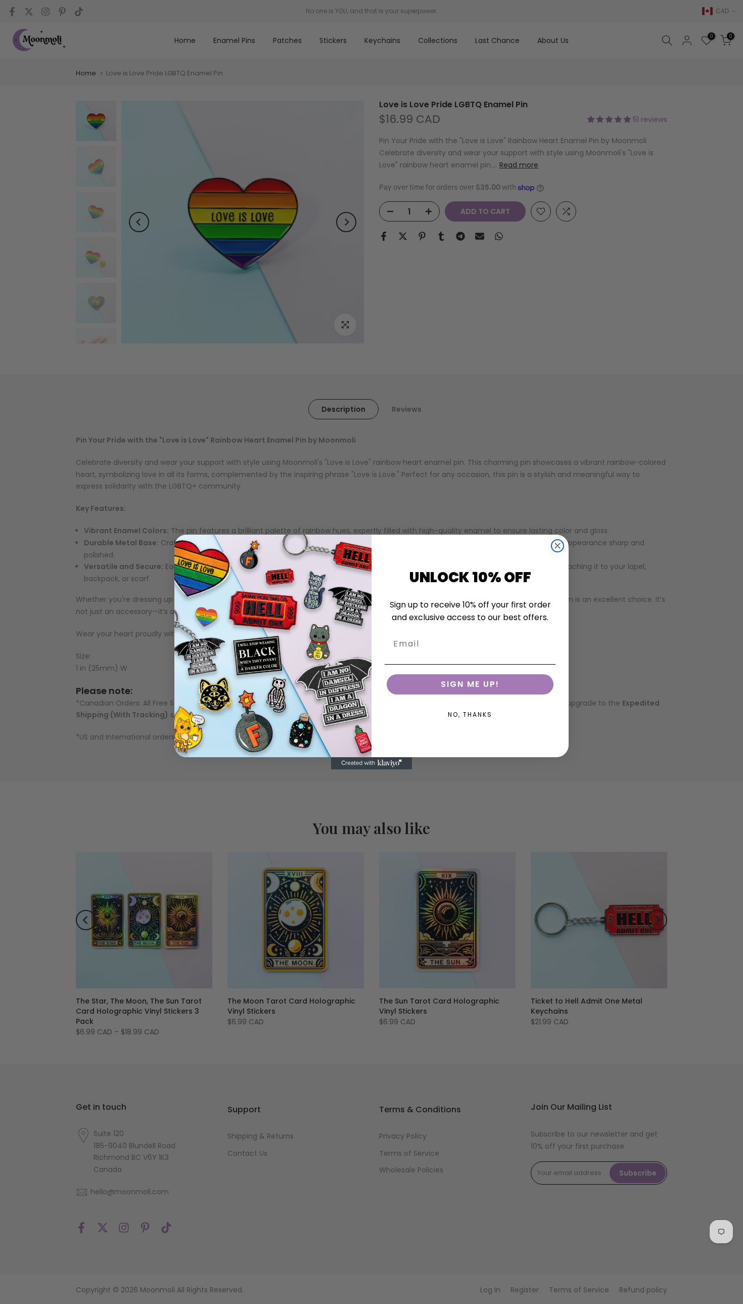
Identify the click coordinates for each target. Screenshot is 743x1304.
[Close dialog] (557, 546)
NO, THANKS (470, 714)
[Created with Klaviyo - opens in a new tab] (371, 763)
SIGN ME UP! (470, 684)
